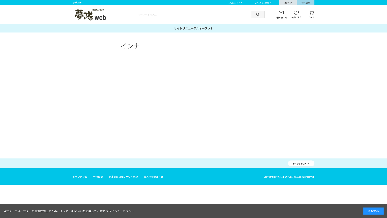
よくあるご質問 (262, 2)
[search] (258, 14)
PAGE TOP (299, 163)
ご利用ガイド (234, 2)
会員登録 (306, 2)
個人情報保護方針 (153, 176)
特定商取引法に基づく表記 (123, 176)
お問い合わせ (281, 17)
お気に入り (296, 17)
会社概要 (98, 176)
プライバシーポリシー (120, 211)
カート (311, 17)
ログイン (288, 2)
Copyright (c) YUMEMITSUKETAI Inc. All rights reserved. (289, 176)
